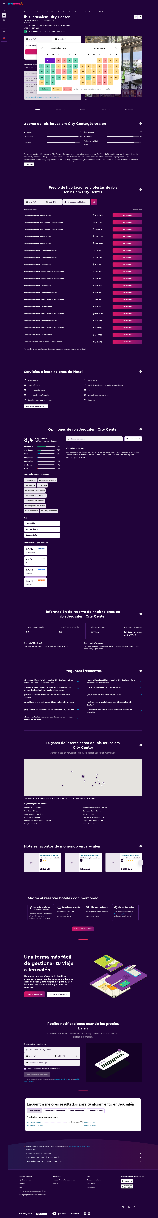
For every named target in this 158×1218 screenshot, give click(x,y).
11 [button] (64, 66)
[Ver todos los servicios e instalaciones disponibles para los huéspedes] (140, 371)
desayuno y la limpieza (47, 480)
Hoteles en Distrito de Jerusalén (61, 12)
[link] (83, 929)
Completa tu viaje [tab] (96, 1110)
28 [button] (42, 83)
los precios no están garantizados (79, 1146)
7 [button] (41, 66)
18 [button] (64, 72)
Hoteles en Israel (42, 12)
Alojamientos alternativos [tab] (55, 1110)
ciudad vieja (42, 485)
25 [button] (64, 77)
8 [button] (47, 66)
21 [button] (42, 77)
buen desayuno (31, 480)
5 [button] (69, 60)
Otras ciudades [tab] (34, 1110)
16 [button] (53, 72)
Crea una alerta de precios (123, 914)
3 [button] (58, 60)
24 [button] (58, 77)
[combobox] (54, 1049)
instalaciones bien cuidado (35, 490)
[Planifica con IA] (4, 25)
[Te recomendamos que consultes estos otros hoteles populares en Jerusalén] (140, 846)
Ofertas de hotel (29, 12)
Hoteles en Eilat (89, 1122)
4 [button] (64, 60)
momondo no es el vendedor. (38, 1153)
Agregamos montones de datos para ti (42, 1157)
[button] (3, 3)
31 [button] (111, 83)
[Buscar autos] (4, 20)
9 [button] (53, 66)
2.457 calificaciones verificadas (52, 31)
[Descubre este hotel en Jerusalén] (140, 123)
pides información (31, 511)
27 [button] (75, 77)
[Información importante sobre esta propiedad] (140, 614)
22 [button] (47, 77)
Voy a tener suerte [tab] (77, 1110)
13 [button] (75, 66)
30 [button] (53, 83)
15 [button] (47, 72)
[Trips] (4, 31)
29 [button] (47, 83)
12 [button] (70, 66)
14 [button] (42, 72)
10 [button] (58, 66)
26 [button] (70, 77)
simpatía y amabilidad (49, 511)
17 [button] (58, 72)
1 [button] (47, 60)
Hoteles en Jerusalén (80, 12)
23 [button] (53, 77)
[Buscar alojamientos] (4, 15)
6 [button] (75, 60)
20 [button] (75, 72)
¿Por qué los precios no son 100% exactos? (44, 1161)
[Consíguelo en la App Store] (127, 1186)
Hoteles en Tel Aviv (34, 1122)
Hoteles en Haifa (90, 1125)
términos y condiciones (61, 1079)
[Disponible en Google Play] (127, 1181)
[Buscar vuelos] (4, 10)
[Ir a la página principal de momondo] (15, 3)
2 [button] (53, 60)
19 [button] (70, 72)
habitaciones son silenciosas (35, 495)
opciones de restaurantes (34, 500)
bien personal (30, 485)
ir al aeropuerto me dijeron (35, 506)
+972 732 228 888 (31, 28)
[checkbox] (35, 550)
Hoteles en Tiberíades (35, 1125)
